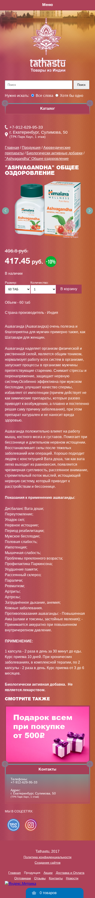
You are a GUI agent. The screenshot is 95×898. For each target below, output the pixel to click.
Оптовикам (22, 878)
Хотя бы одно (71, 96)
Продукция (31, 148)
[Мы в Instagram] (30, 825)
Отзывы (40, 878)
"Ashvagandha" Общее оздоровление (37, 159)
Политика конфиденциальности (47, 857)
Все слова (44, 96)
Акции (48, 873)
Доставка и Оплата (70, 873)
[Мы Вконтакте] (13, 825)
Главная (12, 148)
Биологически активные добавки (55, 153)
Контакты (56, 878)
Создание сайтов (47, 862)
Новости (72, 878)
